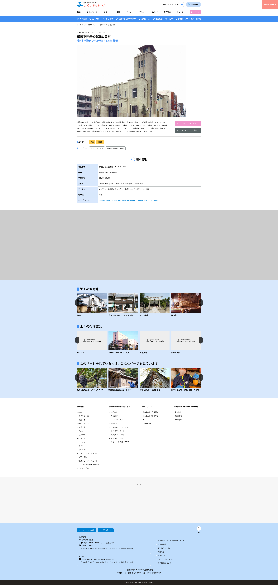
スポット (106, 12)
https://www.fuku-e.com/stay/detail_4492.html (155, 342)
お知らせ (82, 449)
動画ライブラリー (118, 438)
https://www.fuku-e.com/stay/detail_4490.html (123, 342)
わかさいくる (84, 468)
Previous (77, 303)
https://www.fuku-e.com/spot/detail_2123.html (92, 379)
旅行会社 (114, 412)
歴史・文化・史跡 (97, 148)
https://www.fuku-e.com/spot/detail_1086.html (155, 305)
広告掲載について (165, 563)
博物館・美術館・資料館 (115, 148)
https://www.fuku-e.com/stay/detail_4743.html (92, 342)
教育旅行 (114, 416)
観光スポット (92, 25)
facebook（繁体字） (151, 416)
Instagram (147, 423)
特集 (79, 12)
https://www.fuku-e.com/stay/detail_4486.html (186, 342)
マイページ (196, 12)
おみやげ (154, 12)
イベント (129, 12)
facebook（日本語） (151, 412)
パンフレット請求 (87, 530)
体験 (118, 12)
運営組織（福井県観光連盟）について (172, 540)
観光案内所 (162, 544)
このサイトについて (165, 559)
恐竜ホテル (145, 19)
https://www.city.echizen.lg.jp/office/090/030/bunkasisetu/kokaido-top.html (129, 200)
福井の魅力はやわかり (127, 19)
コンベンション (117, 420)
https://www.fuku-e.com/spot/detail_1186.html (123, 305)
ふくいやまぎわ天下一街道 (89, 464)
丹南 (92, 142)
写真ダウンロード (118, 435)
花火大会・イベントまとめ (102, 19)
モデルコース (92, 12)
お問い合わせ (106, 530)
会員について (163, 555)
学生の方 (114, 423)
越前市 (100, 142)
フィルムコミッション (119, 427)
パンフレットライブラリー (89, 453)
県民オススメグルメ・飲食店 (189, 19)
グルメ (141, 12)
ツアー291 (83, 457)
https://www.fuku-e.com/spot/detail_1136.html (92, 305)
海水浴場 (83, 19)
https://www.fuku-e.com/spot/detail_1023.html (155, 379)
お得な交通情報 (270, 4)
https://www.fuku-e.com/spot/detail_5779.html (123, 379)
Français (178, 420)
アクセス (180, 12)
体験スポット (84, 423)
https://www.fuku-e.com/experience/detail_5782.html (186, 379)
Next (201, 303)
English (178, 412)
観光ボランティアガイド (88, 461)
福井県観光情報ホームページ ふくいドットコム (91, 4)
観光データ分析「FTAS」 (121, 442)
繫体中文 (178, 416)
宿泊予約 (167, 12)
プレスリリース (164, 548)
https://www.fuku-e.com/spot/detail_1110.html (186, 305)
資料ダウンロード (118, 431)
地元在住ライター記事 (164, 19)
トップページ (81, 25)
